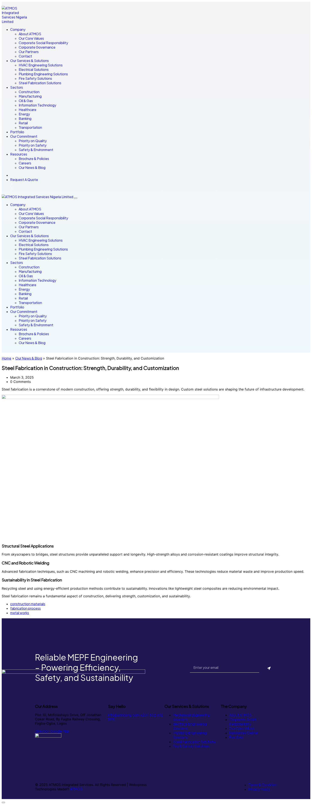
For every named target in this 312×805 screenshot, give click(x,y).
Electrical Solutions (34, 69)
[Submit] (269, 668)
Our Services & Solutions (29, 60)
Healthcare (27, 109)
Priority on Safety (32, 145)
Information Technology (37, 105)
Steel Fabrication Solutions (40, 83)
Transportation (30, 127)
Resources (18, 154)
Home (6, 358)
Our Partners (29, 51)
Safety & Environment (36, 149)
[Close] (75, 198)
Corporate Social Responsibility (43, 43)
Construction (29, 92)
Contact (25, 56)
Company (17, 29)
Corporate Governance (37, 47)
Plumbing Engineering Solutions (43, 74)
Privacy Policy (259, 789)
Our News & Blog (32, 167)
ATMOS (76, 789)
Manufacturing (30, 96)
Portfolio (17, 132)
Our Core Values (31, 38)
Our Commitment (23, 136)
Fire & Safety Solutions (191, 746)
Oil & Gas (26, 100)
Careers (25, 163)
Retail (23, 123)
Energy (24, 114)
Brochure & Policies (34, 158)
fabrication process (25, 608)
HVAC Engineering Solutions (41, 65)
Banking (25, 118)
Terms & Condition (262, 785)
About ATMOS (30, 34)
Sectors (16, 87)
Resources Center (243, 733)
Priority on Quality (33, 141)
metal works (19, 612)
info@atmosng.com (123, 715)
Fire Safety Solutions (35, 78)
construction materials (27, 604)
